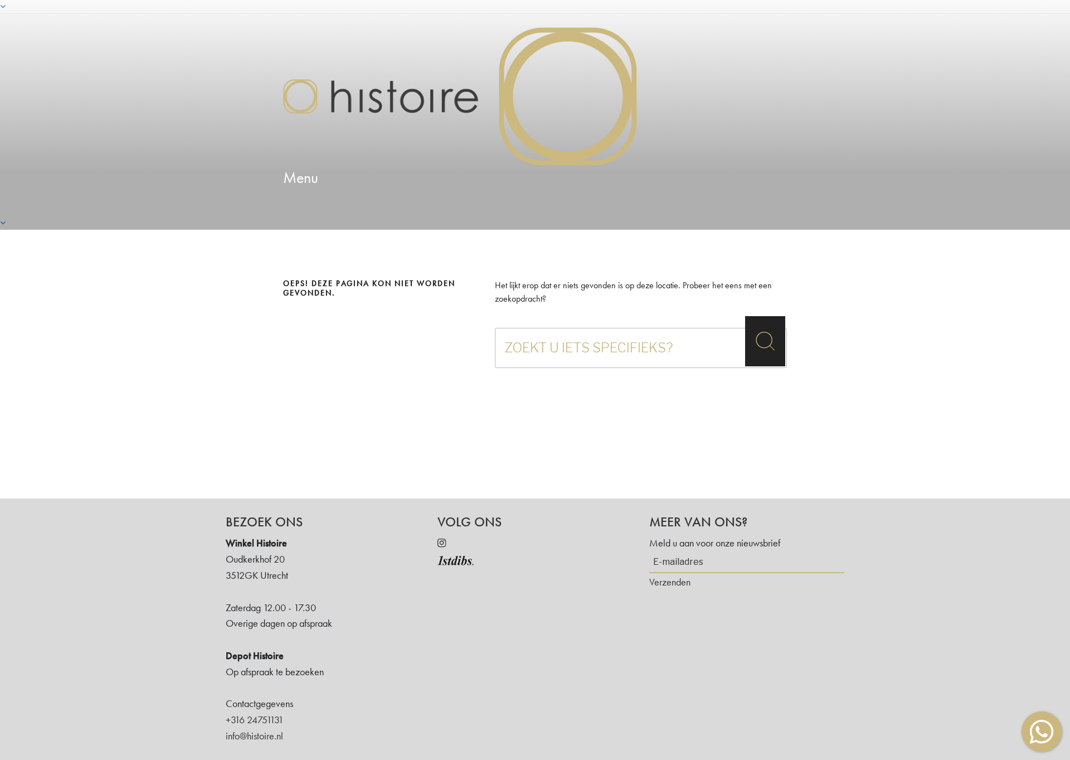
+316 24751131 (255, 719)
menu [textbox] (300, 177)
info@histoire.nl (254, 735)
